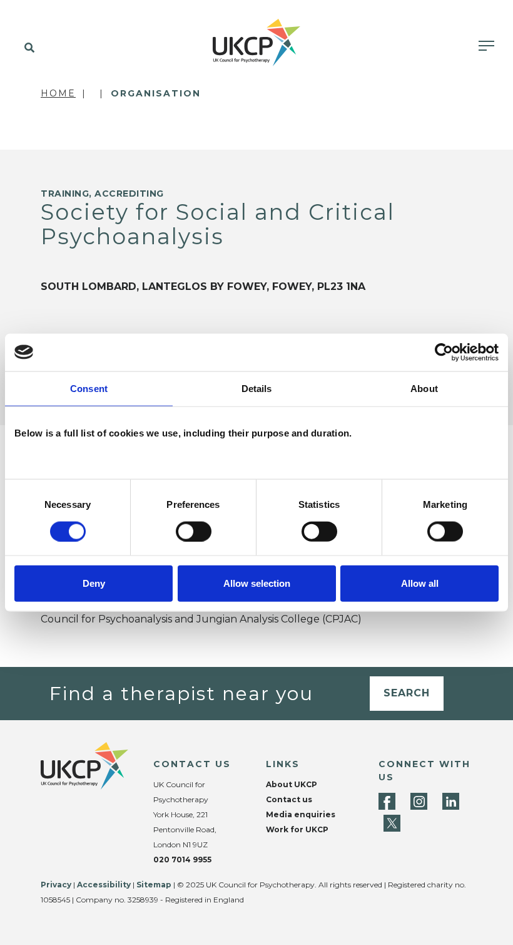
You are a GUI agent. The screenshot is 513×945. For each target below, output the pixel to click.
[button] (26, 48)
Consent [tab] (89, 388)
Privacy (56, 884)
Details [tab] (256, 388)
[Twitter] (391, 823)
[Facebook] (386, 801)
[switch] (193, 531)
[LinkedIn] (450, 801)
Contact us (289, 799)
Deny (94, 583)
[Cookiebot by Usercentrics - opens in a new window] (444, 352)
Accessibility (104, 884)
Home (58, 93)
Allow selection (256, 583)
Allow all (420, 583)
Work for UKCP (297, 829)
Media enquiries (300, 814)
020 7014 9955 (182, 859)
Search (406, 693)
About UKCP (291, 784)
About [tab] (424, 388)
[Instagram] (418, 801)
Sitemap (153, 884)
